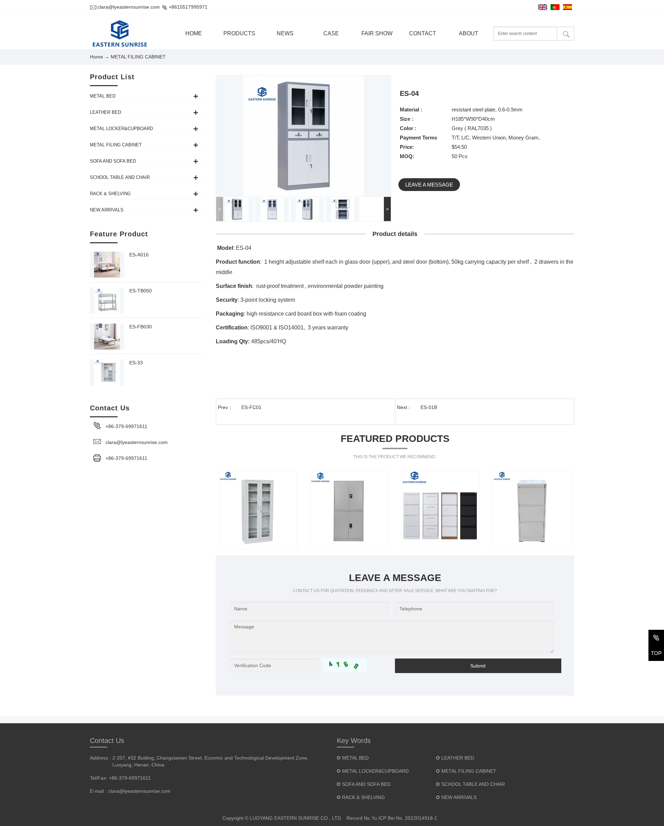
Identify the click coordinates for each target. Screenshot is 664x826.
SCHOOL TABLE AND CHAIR (473, 784)
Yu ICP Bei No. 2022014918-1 (404, 818)
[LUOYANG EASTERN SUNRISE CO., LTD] (120, 33)
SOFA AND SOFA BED (366, 784)
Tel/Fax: (98, 778)
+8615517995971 (188, 7)
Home (96, 57)
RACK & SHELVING (363, 797)
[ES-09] (349, 510)
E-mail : (98, 791)
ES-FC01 (251, 407)
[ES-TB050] (107, 301)
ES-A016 (139, 254)
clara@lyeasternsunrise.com (129, 7)
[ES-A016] (107, 265)
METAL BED (355, 758)
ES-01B (429, 407)
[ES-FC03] (440, 510)
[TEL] (656, 639)
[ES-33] (107, 372)
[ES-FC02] (532, 510)
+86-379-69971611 (126, 426)
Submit (478, 666)
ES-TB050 (140, 290)
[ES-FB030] (107, 337)
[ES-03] (258, 510)
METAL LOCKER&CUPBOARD (375, 771)
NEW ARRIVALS (459, 797)
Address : (100, 758)
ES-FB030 (140, 326)
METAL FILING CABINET (468, 771)
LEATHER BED (457, 758)
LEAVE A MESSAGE (429, 185)
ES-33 (136, 362)
